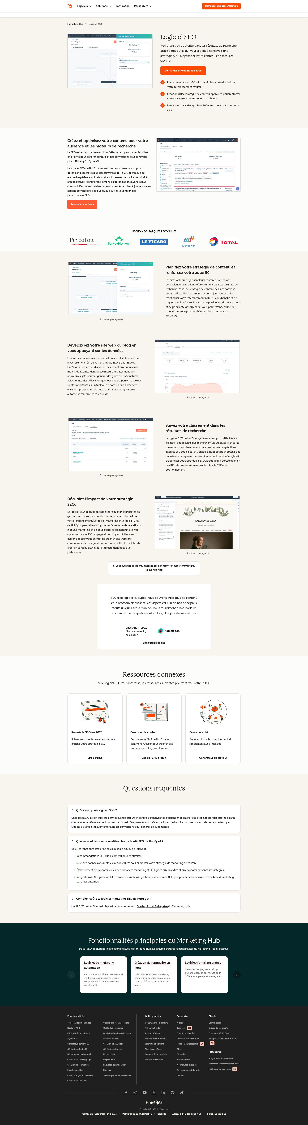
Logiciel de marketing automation (99, 965)
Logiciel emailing (75, 1070)
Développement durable (188, 1070)
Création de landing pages (79, 1059)
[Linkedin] (163, 1093)
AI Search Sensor (152, 1033)
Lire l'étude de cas (154, 642)
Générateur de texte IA (78, 1044)
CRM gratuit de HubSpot (78, 1033)
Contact (180, 1075)
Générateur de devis (112, 1049)
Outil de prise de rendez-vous (117, 1033)
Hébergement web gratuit (79, 1054)
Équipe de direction (186, 1033)
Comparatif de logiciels (156, 1054)
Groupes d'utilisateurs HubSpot (223, 1040)
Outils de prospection (113, 1028)
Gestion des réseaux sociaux (116, 1023)
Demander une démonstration (223, 6)
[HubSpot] (69, 6)
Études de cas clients (218, 1028)
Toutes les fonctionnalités (79, 1023)
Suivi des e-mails (111, 1038)
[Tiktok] (182, 1093)
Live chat (107, 1070)
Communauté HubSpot (219, 1033)
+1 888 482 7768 (154, 570)
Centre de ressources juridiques (99, 1114)
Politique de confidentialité (137, 1114)
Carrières (184, 1028)
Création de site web (76, 1080)
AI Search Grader (153, 1028)
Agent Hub (72, 1038)
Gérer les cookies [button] (216, 1114)
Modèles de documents (156, 1038)
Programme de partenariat (221, 1058)
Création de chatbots (113, 1044)
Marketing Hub (75, 24)
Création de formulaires (78, 1065)
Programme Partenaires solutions (224, 1064)
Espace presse (183, 1059)
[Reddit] (173, 1093)
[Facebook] (126, 1093)
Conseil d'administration (188, 1038)
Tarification (123, 6)
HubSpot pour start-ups (222, 1069)
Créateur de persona (154, 1044)
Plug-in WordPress (153, 1049)
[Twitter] (154, 1093)
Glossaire (181, 1054)
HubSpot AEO (73, 1028)
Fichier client (109, 1054)
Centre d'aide (215, 1023)
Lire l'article (95, 757)
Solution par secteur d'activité (117, 1075)
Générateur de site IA (77, 1049)
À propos (181, 1023)
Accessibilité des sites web (186, 1114)
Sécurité (162, 1114)
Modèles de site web (154, 1059)
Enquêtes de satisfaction (114, 1065)
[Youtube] (145, 1093)
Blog (179, 1049)
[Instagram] (135, 1093)
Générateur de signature (156, 1023)
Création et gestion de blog (80, 1075)
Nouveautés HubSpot (187, 1065)
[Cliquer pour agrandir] (198, 165)
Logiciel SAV (109, 1059)
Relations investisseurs (190, 1044)
